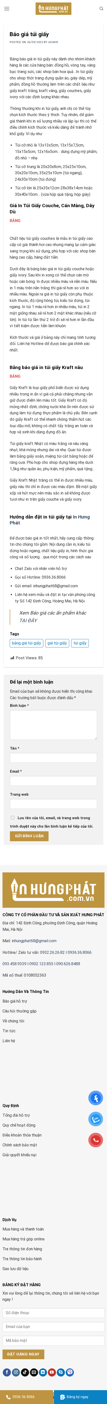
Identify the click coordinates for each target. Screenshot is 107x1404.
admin (53, 42)
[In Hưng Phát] (53, 8)
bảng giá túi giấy (26, 643)
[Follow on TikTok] (25, 1372)
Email (16, 771)
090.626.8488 (68, 963)
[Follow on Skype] (61, 1372)
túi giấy (80, 643)
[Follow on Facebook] (7, 1372)
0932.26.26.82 (52, 952)
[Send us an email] (34, 1372)
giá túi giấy (57, 643)
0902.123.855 (41, 963)
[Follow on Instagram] (16, 1372)
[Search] (101, 8)
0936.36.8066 (80, 952)
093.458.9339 (14, 963)
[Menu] (7, 8)
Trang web (19, 794)
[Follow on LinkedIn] (43, 1372)
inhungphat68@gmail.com (34, 940)
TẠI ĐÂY (28, 620)
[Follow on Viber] (70, 1372)
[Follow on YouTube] (52, 1372)
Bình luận (19, 706)
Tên (14, 748)
